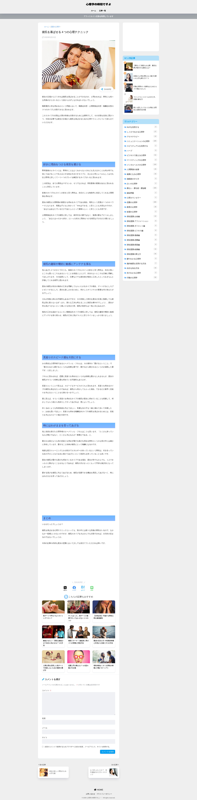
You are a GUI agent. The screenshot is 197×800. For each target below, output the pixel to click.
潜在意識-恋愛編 (141, 240)
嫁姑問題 (141, 193)
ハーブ (141, 151)
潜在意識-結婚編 (141, 249)
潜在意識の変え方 (141, 254)
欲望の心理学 (141, 212)
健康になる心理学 (141, 174)
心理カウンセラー (141, 198)
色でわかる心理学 (141, 273)
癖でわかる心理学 (141, 259)
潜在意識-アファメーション (141, 221)
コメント (46, 690)
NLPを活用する (141, 127)
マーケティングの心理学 (141, 160)
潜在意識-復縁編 (141, 235)
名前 (44, 718)
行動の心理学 (141, 278)
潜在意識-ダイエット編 (141, 226)
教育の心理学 (141, 207)
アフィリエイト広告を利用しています (98, 16)
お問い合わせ (90, 794)
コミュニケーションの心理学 (141, 141)
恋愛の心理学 (141, 202)
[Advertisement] (78, 141)
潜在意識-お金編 (141, 216)
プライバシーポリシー (104, 794)
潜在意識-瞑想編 (141, 245)
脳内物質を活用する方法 (141, 264)
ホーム (93, 11)
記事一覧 (102, 11)
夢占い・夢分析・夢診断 (141, 188)
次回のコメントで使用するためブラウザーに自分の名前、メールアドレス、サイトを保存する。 (78, 747)
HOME (99, 790)
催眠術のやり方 (141, 179)
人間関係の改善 (141, 169)
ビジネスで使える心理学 (141, 155)
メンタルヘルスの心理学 (141, 165)
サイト (44, 737)
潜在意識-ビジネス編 (141, 231)
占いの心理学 (141, 184)
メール (44, 728)
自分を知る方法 (141, 268)
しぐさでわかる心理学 (141, 132)
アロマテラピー (141, 137)
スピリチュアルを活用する (141, 146)
